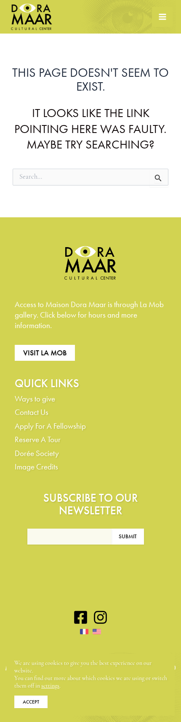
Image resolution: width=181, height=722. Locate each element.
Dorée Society (37, 453)
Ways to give (35, 399)
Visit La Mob (45, 352)
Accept (31, 702)
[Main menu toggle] (162, 17)
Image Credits (36, 467)
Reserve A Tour (38, 439)
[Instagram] (100, 617)
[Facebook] (80, 617)
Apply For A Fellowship (50, 426)
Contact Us (31, 412)
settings (50, 686)
